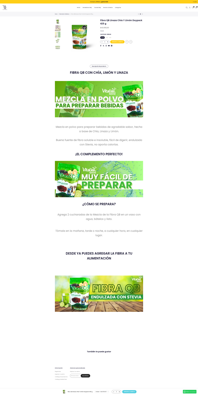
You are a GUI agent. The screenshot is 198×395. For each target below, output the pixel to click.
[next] (94, 37)
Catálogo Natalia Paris (61, 379)
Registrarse (58, 371)
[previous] (64, 37)
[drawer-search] (187, 7)
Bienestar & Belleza (64, 14)
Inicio (56, 14)
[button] (126, 41)
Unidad (102, 37)
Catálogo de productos (61, 377)
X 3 (110, 37)
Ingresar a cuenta (60, 374)
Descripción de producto (99, 66)
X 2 (107, 37)
